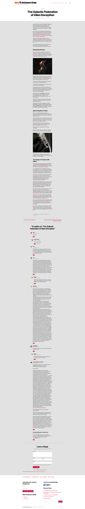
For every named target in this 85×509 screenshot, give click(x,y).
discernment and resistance (47, 76)
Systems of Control (46, 498)
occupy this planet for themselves (42, 166)
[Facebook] (44, 485)
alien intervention (43, 38)
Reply (33, 274)
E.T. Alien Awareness (26, 476)
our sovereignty (47, 181)
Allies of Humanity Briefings (40, 36)
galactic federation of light (37, 214)
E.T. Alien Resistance (35, 476)
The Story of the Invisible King (48, 496)
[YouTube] (48, 485)
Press (41, 476)
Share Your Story (51, 476)
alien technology (35, 175)
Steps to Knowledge (36, 35)
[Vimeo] (46, 485)
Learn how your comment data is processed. (39, 471)
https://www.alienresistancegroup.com (39, 407)
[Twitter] (49, 485)
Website (34, 461)
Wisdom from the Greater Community (46, 35)
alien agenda (49, 44)
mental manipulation (38, 195)
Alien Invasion (26, 498)
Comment (34, 451)
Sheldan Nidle (44, 25)
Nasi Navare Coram (40, 124)
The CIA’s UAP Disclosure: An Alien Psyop (50, 490)
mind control (42, 214)
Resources (45, 476)
